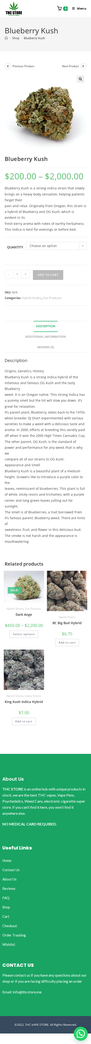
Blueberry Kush (34, 38)
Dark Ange (24, 614)
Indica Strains (33, 696)
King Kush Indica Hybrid (24, 701)
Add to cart (48, 275)
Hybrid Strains (32, 298)
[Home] (6, 38)
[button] (80, 79)
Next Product (70, 66)
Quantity (15, 247)
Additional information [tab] (45, 337)
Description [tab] (45, 326)
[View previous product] (8, 66)
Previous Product (23, 66)
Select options (24, 634)
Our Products (52, 298)
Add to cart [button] (67, 642)
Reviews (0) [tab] (45, 347)
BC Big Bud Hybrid (67, 623)
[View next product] (83, 66)
